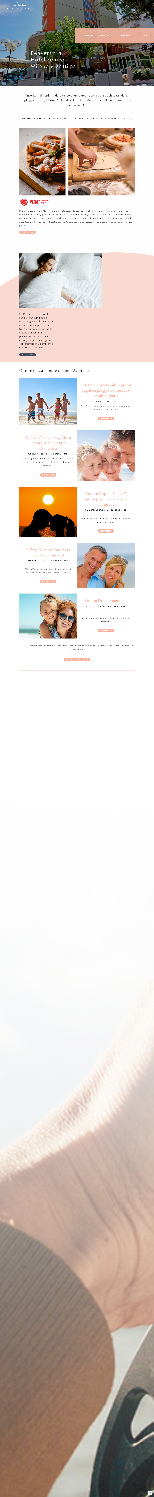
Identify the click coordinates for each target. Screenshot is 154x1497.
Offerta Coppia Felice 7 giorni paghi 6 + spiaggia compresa (106, 499)
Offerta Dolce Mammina (106, 601)
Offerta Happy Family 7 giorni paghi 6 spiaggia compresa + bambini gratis (106, 390)
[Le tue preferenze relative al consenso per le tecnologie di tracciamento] (150, 1493)
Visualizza (28, 232)
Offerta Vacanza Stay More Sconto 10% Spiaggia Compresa (48, 443)
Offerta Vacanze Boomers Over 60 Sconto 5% (48, 552)
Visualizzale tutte (77, 659)
